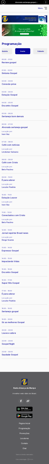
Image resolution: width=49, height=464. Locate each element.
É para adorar (8, 180)
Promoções (24, 433)
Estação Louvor (9, 197)
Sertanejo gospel (10, 311)
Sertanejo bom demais (13, 116)
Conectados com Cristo (13, 215)
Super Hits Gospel (10, 283)
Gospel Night (8, 344)
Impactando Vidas (10, 261)
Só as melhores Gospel (13, 322)
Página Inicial (24, 423)
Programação (24, 428)
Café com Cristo (10, 162)
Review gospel (9, 62)
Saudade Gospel (10, 354)
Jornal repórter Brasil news (15, 233)
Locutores (24, 438)
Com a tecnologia (21, 459)
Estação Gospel (9, 95)
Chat (25, 448)
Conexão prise (9, 84)
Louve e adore (9, 333)
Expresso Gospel (10, 250)
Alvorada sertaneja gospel (15, 127)
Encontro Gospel (10, 105)
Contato (24, 443)
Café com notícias (11, 145)
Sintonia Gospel (9, 73)
